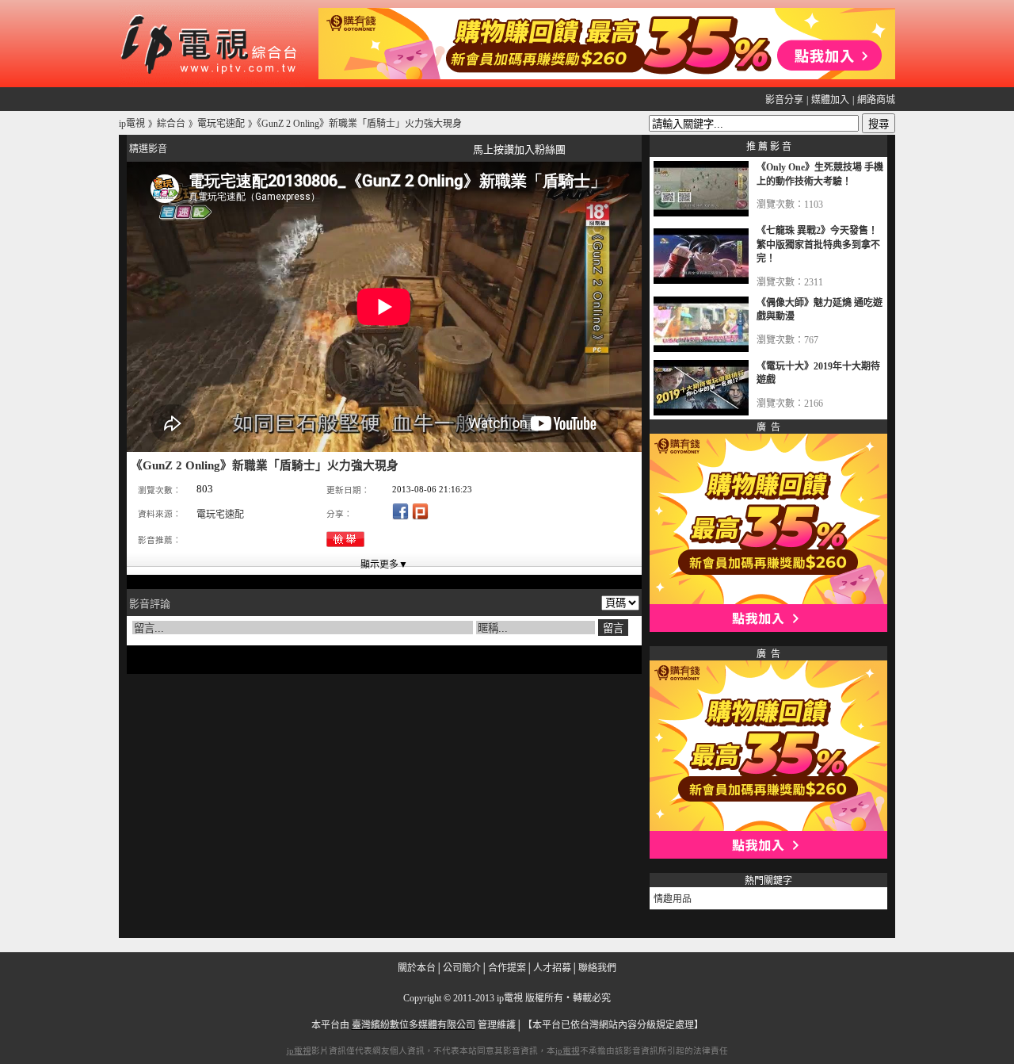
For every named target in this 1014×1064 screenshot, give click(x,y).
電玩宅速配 (220, 514)
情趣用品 (673, 899)
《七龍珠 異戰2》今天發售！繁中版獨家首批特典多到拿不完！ (818, 244)
